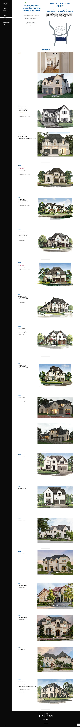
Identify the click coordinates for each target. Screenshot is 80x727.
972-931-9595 (45, 721)
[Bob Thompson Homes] (6, 3)
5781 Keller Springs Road (31, 23)
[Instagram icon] (5, 725)
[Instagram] (45, 724)
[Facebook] (44, 724)
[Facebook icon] (4, 725)
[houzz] (47, 724)
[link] (55, 596)
